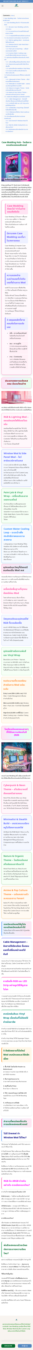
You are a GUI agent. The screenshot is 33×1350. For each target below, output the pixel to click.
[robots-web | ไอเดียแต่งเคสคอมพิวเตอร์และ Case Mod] (16, 6)
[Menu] (2, 6)
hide (12, 16)
